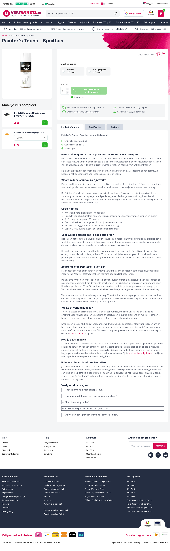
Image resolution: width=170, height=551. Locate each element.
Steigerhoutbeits (51, 442)
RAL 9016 (90, 450)
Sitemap (47, 500)
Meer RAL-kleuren (93, 454)
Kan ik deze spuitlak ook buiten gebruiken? (87, 408)
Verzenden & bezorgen (12, 485)
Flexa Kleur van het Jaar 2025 (139, 500)
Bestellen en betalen (11, 481)
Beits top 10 (150, 22)
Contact (5, 507)
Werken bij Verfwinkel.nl (54, 489)
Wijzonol (84, 22)
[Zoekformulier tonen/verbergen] (116, 13)
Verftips (164, 22)
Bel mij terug (7, 511)
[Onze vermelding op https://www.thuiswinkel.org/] (148, 524)
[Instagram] (150, 455)
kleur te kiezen (76, 333)
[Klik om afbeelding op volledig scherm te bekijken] (27, 74)
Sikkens (72, 22)
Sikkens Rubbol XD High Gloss (98, 481)
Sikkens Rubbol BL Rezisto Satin (98, 500)
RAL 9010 (90, 442)
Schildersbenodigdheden (26, 22)
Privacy (137, 542)
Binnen (5, 442)
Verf (4, 22)
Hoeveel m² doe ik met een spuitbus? (84, 389)
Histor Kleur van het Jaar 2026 (139, 511)
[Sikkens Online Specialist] (158, 523)
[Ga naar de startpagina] (22, 13)
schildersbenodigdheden (141, 353)
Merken (49, 22)
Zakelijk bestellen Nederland (56, 510)
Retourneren (7, 489)
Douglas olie (49, 446)
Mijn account (7, 492)
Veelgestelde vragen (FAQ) (13, 496)
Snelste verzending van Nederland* (112, 29)
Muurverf (6, 450)
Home (4, 35)
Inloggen (150, 3)
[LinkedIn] (165, 455)
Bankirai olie (49, 450)
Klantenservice (162, 3)
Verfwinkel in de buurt (53, 504)
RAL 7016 (131, 489)
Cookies (145, 542)
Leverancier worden (52, 492)
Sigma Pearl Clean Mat (95, 496)
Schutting (48, 454)
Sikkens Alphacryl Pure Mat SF (98, 492)
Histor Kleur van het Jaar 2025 (139, 507)
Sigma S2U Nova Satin (94, 489)
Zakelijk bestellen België (54, 514)
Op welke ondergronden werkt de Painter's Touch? (91, 414)
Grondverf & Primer (10, 454)
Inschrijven (160, 445)
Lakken (5, 446)
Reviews (5, 504)
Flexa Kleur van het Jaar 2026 (139, 504)
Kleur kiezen (91, 457)
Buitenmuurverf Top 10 (127, 22)
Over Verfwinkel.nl (51, 481)
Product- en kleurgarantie (54, 485)
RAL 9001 (90, 446)
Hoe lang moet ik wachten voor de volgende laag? (91, 396)
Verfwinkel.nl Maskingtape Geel (29, 133)
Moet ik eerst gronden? (77, 402)
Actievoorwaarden (10, 500)
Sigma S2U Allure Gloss (95, 485)
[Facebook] (158, 455)
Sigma (61, 22)
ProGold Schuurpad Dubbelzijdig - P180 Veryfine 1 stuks (30, 114)
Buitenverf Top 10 (102, 22)
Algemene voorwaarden (122, 542)
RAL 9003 (131, 496)
